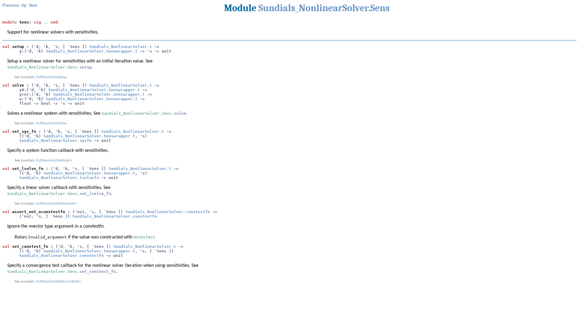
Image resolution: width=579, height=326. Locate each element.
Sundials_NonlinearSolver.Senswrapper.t (92, 51)
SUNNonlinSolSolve (51, 123)
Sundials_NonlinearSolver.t (120, 46)
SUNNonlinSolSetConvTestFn (58, 281)
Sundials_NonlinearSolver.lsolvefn (59, 177)
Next (33, 5)
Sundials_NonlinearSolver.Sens (324, 8)
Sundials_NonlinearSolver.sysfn (55, 140)
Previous (10, 5)
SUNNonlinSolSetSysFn (54, 160)
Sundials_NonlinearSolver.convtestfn (167, 211)
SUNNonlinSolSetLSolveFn (56, 204)
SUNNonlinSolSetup (51, 77)
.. (45, 22)
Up (24, 5)
